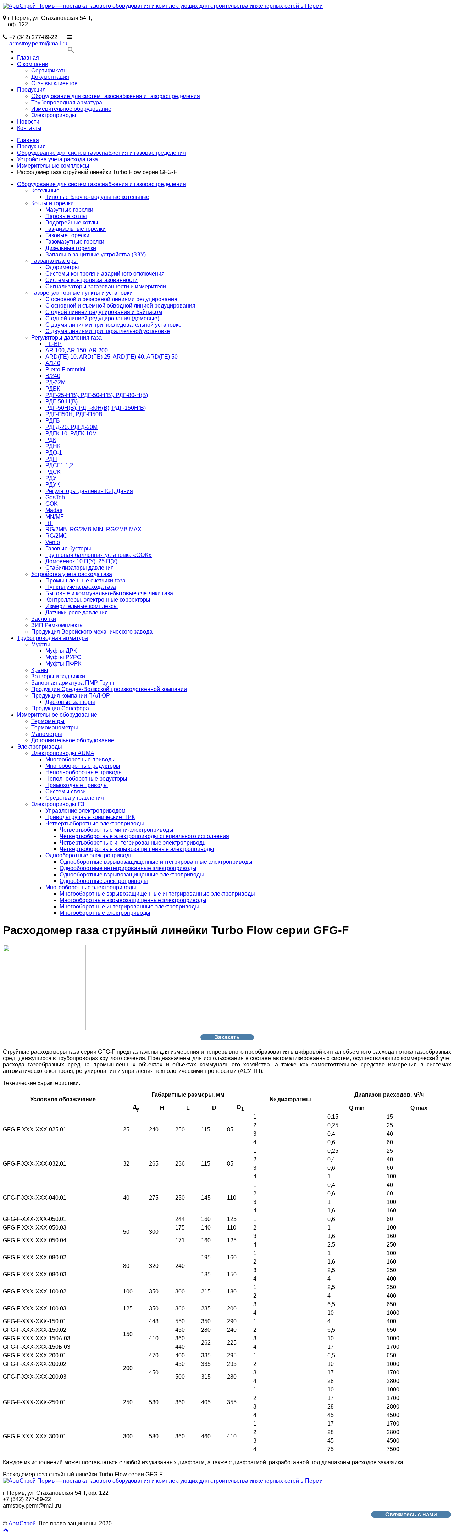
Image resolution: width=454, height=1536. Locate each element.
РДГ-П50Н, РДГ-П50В (74, 414)
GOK (51, 504)
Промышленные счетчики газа (85, 580)
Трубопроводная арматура (66, 102)
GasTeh (55, 497)
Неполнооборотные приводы (84, 772)
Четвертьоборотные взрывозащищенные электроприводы (137, 849)
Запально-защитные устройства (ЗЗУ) (95, 254)
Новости (28, 122)
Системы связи (65, 791)
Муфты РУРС (63, 657)
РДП (51, 459)
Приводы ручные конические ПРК (90, 817)
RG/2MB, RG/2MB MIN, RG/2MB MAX (93, 529)
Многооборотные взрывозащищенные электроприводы (133, 900)
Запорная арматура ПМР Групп (73, 683)
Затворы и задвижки (58, 676)
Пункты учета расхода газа (80, 587)
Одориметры (62, 267)
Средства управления (74, 798)
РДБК (52, 389)
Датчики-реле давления (76, 612)
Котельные (45, 191)
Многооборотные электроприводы (90, 887)
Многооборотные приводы (80, 759)
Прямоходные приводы (76, 785)
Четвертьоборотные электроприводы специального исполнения (144, 836)
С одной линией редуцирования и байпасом (103, 312)
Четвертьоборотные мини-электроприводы (116, 830)
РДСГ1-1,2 (59, 465)
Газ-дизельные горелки (75, 229)
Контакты (29, 128)
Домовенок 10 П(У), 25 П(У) (81, 561)
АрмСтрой (22, 1523)
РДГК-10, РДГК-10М (71, 433)
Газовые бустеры (68, 549)
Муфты (40, 644)
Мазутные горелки (69, 210)
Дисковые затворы (70, 702)
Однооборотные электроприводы (89, 855)
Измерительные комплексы (53, 166)
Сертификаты (49, 70)
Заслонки (43, 619)
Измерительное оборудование (71, 109)
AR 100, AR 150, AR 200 (76, 350)
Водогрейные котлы (71, 222)
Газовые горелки (67, 235)
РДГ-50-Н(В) (61, 401)
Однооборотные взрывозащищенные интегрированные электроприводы (156, 862)
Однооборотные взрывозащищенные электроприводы (132, 875)
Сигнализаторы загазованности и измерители (105, 286)
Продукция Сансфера (60, 708)
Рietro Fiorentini (65, 370)
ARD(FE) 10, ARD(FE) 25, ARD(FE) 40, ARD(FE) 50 (111, 357)
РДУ (50, 478)
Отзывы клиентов (54, 83)
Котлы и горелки (52, 203)
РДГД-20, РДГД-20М (71, 427)
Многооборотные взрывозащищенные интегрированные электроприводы (157, 894)
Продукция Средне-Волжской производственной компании (109, 689)
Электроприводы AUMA (62, 753)
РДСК (52, 472)
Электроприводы (53, 115)
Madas (53, 510)
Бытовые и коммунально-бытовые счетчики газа (109, 593)
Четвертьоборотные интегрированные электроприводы (133, 843)
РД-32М (55, 382)
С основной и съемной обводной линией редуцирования (120, 306)
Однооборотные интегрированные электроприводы (128, 868)
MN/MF (54, 517)
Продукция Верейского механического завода (92, 632)
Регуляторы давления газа (66, 338)
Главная (28, 58)
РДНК (52, 446)
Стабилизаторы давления (79, 568)
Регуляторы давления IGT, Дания (89, 491)
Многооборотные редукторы (82, 766)
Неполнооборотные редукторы (86, 779)
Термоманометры (54, 727)
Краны (39, 670)
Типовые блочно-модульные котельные (97, 197)
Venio (52, 542)
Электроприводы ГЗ (57, 804)
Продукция (31, 90)
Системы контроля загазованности (91, 280)
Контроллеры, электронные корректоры (97, 600)
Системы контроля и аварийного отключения (105, 274)
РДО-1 (53, 453)
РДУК (52, 485)
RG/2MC (56, 536)
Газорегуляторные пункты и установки (82, 293)
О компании (32, 64)
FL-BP (53, 344)
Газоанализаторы (54, 261)
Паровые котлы (66, 216)
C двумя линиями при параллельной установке (107, 331)
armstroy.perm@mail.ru (38, 43)
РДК (50, 440)
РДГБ (52, 421)
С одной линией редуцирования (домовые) (102, 318)
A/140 (52, 363)
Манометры (46, 734)
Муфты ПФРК (63, 664)
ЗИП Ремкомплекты (57, 625)
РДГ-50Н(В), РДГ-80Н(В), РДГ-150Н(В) (95, 408)
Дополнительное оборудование (72, 740)
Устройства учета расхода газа (57, 159)
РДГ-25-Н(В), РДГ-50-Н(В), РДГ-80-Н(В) (96, 395)
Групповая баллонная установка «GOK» (98, 555)
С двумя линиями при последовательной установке (113, 325)
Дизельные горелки (70, 248)
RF (49, 523)
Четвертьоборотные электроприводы (94, 823)
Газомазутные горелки (74, 242)
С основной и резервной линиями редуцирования (111, 299)
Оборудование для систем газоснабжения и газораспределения (115, 96)
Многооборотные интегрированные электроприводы (129, 906)
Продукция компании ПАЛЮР (70, 696)
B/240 (52, 376)
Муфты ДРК (61, 651)
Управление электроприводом (85, 811)
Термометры (48, 721)
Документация (50, 77)
